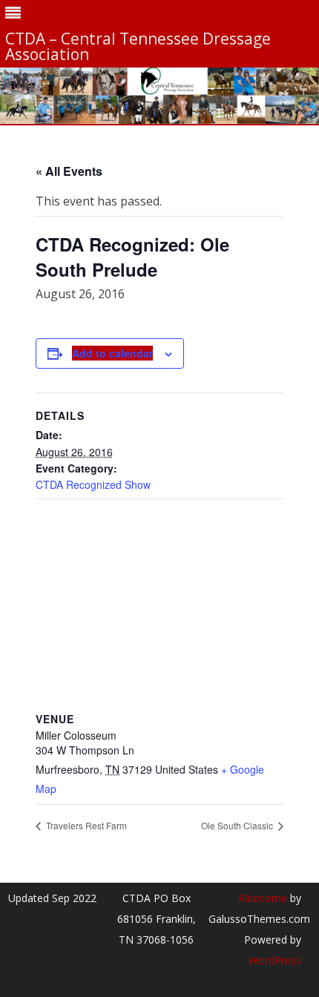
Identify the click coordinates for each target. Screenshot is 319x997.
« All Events (69, 171)
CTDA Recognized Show (93, 484)
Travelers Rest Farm (85, 825)
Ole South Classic (238, 825)
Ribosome (262, 898)
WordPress (275, 960)
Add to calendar (112, 353)
